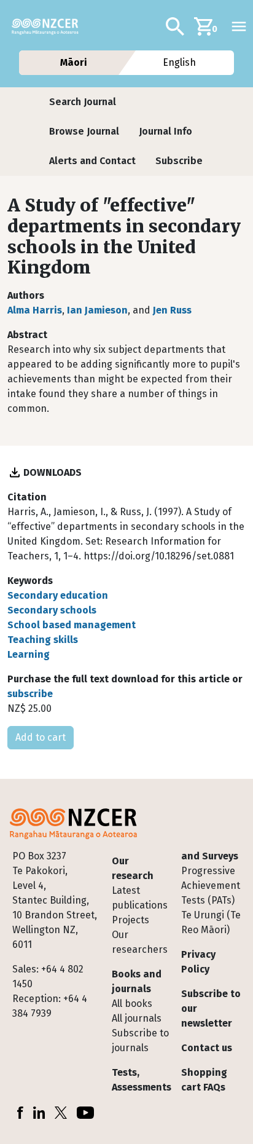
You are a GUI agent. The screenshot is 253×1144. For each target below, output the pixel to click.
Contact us (206, 1048)
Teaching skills (42, 639)
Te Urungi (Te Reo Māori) (211, 922)
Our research (133, 868)
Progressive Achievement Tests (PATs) (210, 885)
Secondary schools (51, 610)
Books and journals (137, 981)
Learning (28, 654)
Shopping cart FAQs (204, 1080)
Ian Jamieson (97, 310)
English (180, 62)
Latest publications (140, 898)
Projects (130, 920)
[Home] (50, 26)
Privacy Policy (198, 962)
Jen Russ (172, 310)
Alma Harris (34, 310)
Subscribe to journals (140, 1040)
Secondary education (57, 595)
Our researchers (140, 942)
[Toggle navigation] (239, 26)
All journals (137, 1018)
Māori (73, 62)
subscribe (30, 694)
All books (132, 1003)
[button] (82, 102)
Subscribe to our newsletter (211, 1008)
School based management (71, 625)
